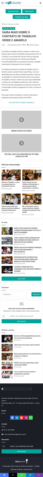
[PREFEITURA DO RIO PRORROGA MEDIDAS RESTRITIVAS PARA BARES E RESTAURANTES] (7, 250)
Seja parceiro (29, 11)
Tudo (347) (21, 278)
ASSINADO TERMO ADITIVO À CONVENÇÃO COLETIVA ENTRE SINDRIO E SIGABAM (27, 269)
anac (3, 45)
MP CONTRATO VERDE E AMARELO (21, 103)
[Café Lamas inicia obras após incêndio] (7, 347)
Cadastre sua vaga (21, 17)
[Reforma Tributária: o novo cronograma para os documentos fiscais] (11, 175)
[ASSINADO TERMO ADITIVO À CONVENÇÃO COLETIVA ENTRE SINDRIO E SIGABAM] (7, 269)
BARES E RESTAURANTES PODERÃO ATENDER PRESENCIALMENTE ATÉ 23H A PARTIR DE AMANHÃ (27, 230)
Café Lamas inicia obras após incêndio (27, 345)
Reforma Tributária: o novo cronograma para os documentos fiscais (11, 184)
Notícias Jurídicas (13, 24)
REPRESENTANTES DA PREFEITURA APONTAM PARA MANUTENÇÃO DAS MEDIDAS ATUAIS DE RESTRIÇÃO (26, 259)
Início (5, 24)
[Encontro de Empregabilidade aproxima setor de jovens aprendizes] (7, 338)
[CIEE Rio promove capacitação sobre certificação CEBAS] (7, 365)
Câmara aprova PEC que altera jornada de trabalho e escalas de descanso (11, 208)
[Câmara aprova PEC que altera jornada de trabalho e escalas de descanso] (11, 199)
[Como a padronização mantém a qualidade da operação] (7, 374)
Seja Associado (13, 11)
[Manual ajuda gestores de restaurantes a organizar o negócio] (7, 356)
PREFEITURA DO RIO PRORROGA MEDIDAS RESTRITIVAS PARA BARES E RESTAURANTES (27, 250)
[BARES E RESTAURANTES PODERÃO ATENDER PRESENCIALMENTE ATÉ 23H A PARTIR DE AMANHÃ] (7, 231)
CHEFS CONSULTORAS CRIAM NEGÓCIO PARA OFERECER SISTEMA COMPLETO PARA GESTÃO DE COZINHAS (27, 240)
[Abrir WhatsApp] (38, 472)
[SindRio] (13, 2)
